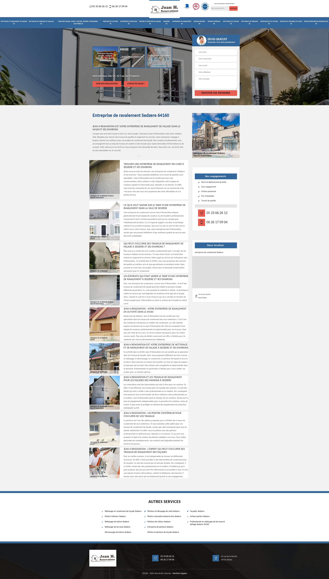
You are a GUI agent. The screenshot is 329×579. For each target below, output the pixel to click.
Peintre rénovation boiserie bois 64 (316, 23)
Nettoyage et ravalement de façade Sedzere (123, 511)
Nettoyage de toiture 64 (231, 23)
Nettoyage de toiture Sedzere (117, 522)
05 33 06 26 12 (100, 6)
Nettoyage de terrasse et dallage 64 (41, 23)
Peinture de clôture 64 (110, 23)
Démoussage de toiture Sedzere (118, 532)
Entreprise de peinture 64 (128, 23)
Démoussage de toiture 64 (269, 23)
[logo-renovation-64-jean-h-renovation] (164, 9)
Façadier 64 (166, 23)
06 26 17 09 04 (119, 6)
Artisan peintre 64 (199, 23)
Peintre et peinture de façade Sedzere (163, 532)
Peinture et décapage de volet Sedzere (163, 511)
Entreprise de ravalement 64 (181, 23)
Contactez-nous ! (136, 84)
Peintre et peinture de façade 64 (150, 23)
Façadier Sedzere (197, 511)
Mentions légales (180, 573)
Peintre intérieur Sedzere (115, 516)
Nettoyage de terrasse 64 (249, 23)
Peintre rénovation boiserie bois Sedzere (164, 516)
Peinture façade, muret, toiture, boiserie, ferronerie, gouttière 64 (78, 23)
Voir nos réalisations (107, 84)
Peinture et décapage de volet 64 (291, 23)
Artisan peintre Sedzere (200, 516)
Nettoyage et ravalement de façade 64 (14, 23)
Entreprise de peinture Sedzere (160, 527)
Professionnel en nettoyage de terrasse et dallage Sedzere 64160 (207, 523)
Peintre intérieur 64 (214, 23)
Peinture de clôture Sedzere (159, 522)
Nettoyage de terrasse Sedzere (117, 527)
